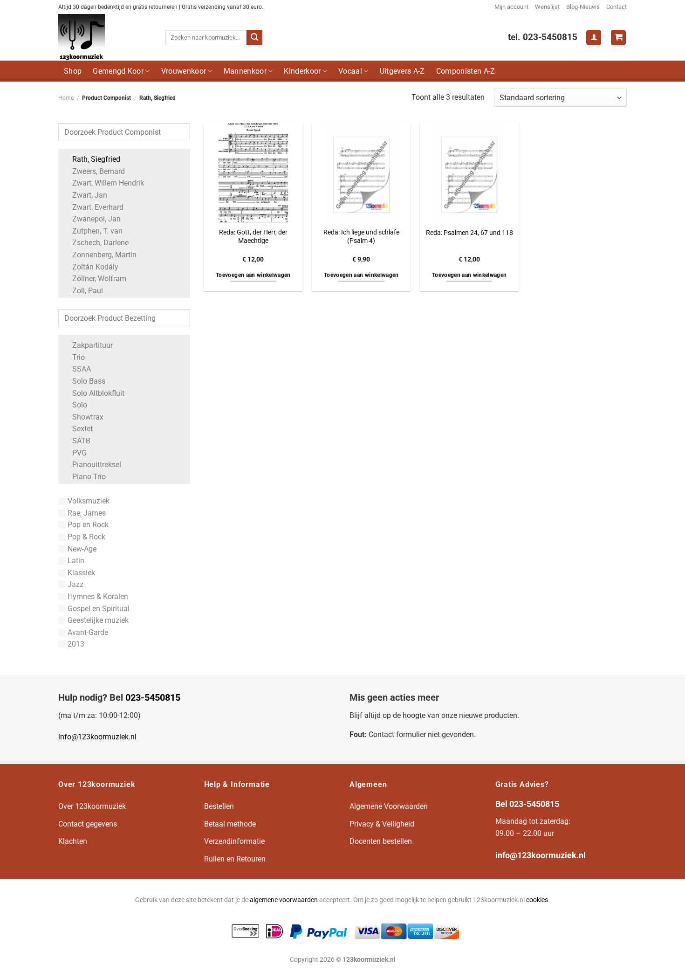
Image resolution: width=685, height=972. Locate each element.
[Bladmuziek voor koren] (104, 37)
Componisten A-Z (465, 71)
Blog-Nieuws (583, 6)
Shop (73, 71)
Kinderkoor (302, 71)
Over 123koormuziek (92, 806)
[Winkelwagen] (618, 37)
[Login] (593, 37)
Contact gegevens (87, 824)
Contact (616, 6)
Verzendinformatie (234, 841)
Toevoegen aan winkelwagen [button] (253, 275)
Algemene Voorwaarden (388, 806)
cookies (537, 900)
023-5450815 (152, 697)
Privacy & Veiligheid (381, 824)
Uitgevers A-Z (402, 71)
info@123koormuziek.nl (97, 736)
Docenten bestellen (380, 841)
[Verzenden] (254, 38)
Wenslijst (547, 6)
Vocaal (350, 71)
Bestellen (219, 806)
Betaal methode (230, 824)
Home (66, 98)
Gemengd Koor (118, 71)
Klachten (72, 841)
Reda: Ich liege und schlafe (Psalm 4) (361, 236)
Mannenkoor (245, 71)
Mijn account (511, 6)
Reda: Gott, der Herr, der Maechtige (253, 236)
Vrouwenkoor (183, 71)
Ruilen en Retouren (235, 859)
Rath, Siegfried (96, 159)
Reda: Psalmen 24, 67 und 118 (469, 233)
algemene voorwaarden (284, 900)
